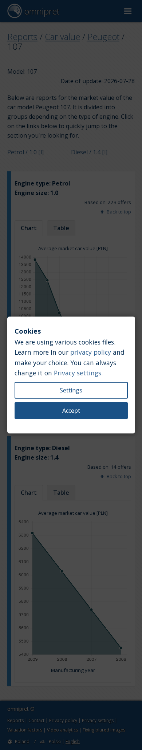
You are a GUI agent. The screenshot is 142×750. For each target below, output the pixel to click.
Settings (71, 390)
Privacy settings (77, 372)
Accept (71, 411)
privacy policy (90, 352)
